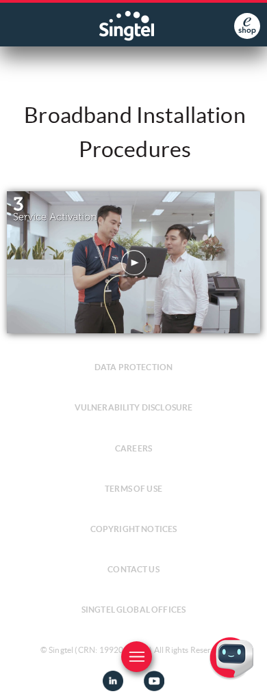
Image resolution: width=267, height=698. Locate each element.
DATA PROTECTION (133, 367)
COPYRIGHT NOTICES (133, 529)
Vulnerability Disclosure (134, 407)
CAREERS (133, 448)
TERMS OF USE (133, 488)
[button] (245, 676)
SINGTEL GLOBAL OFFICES (133, 609)
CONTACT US (133, 569)
